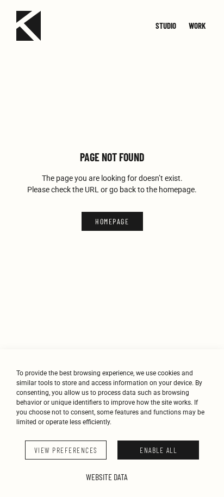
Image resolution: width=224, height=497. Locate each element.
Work (197, 25)
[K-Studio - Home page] (28, 26)
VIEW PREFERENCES (66, 450)
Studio (165, 25)
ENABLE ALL (158, 450)
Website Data (107, 476)
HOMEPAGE (112, 221)
